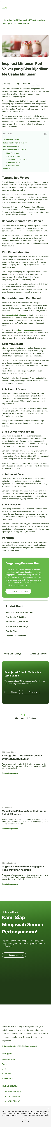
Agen (4, 1064)
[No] (48, 1109)
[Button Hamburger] (47, 8)
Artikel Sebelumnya (12, 654)
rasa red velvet (26, 231)
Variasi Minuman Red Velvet (14, 150)
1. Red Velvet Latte (12, 153)
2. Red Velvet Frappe (13, 156)
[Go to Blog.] (3, 20)
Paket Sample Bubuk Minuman (19, 612)
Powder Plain (11, 631)
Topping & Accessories (16, 635)
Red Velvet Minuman (11, 146)
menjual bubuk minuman (16, 315)
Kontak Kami (7, 1078)
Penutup (6, 169)
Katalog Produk (9, 1059)
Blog (4, 1069)
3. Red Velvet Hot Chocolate (16, 159)
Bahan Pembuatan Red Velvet (15, 143)
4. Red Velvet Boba (13, 162)
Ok (25, 1120)
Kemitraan (6, 1073)
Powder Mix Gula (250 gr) (17, 622)
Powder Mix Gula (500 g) (17, 626)
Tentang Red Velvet (11, 139)
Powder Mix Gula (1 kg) (16, 617)
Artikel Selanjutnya (39, 654)
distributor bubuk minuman (25, 330)
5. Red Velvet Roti (12, 165)
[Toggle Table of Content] (44, 134)
